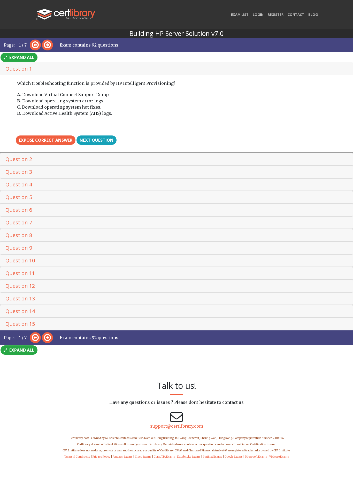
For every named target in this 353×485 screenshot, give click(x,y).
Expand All (21, 57)
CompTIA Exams (164, 456)
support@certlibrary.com (176, 426)
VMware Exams (279, 456)
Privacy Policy (101, 456)
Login (258, 14)
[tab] (176, 69)
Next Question (96, 140)
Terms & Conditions (77, 456)
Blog (313, 14)
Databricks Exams (189, 456)
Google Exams (234, 456)
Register (275, 14)
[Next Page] (47, 45)
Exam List (240, 14)
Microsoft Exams (256, 456)
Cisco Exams (143, 456)
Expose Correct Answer (45, 140)
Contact (296, 14)
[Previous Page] (35, 45)
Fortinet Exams (212, 456)
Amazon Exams (123, 456)
